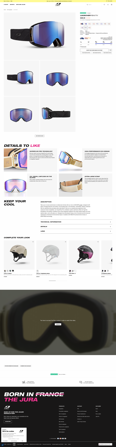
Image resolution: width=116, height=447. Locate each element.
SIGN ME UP (69, 233)
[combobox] (69, 230)
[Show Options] (76, 230)
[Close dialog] (80, 211)
